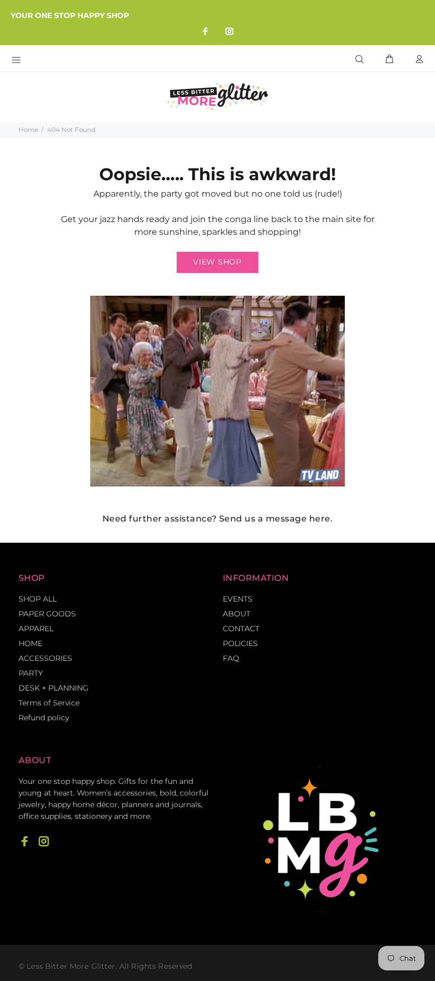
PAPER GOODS (47, 613)
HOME (30, 643)
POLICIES (240, 643)
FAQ (231, 658)
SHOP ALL (38, 599)
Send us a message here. (276, 519)
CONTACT (241, 628)
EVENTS (238, 599)
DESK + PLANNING (54, 688)
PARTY (31, 673)
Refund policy (44, 717)
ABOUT (236, 613)
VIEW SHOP (217, 262)
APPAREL (36, 628)
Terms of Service (49, 703)
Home (28, 130)
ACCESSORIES (45, 658)
